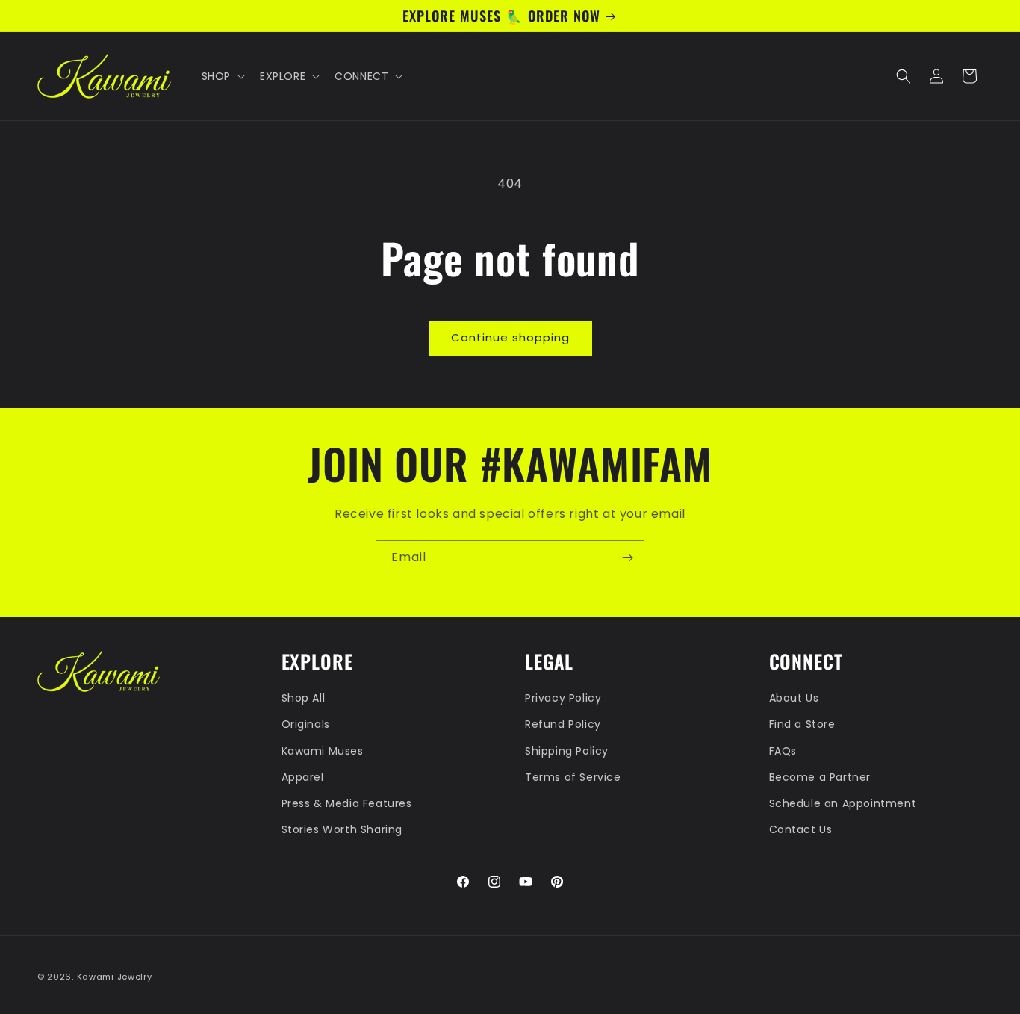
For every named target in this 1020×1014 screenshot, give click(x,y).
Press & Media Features (347, 803)
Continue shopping (510, 337)
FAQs (783, 751)
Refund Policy (563, 724)
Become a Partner (820, 777)
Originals (306, 724)
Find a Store (802, 724)
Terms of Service (573, 777)
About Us (794, 697)
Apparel (303, 777)
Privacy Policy (563, 697)
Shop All (304, 697)
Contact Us (801, 829)
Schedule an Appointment (843, 803)
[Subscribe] (627, 557)
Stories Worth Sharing (342, 829)
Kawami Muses (323, 751)
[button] (222, 76)
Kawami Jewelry (114, 977)
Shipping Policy (567, 751)
